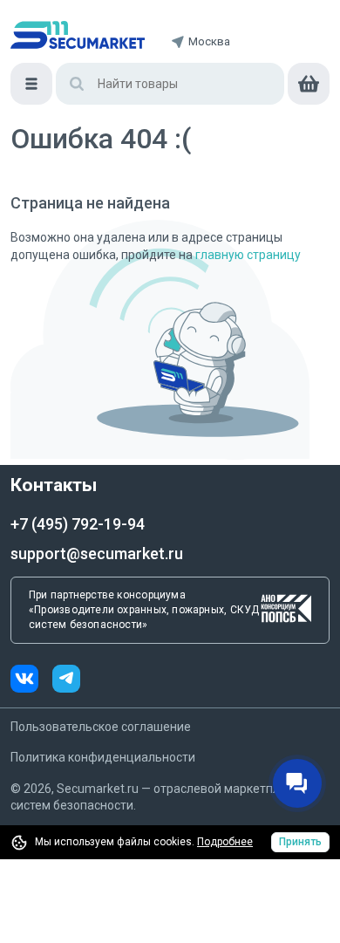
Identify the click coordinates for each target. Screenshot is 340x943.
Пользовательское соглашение (100, 727)
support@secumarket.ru (96, 553)
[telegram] (66, 681)
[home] (77, 35)
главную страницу (248, 255)
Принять (300, 842)
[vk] (31, 681)
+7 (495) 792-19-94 (77, 524)
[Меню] (31, 84)
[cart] (309, 84)
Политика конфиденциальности (102, 757)
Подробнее (225, 842)
